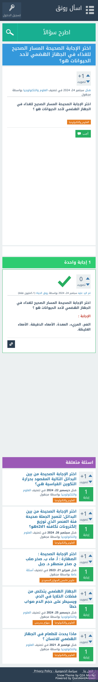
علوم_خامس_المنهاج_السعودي (58, 580)
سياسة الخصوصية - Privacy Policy (55, 671)
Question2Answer (84, 678)
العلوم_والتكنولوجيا (79, 122)
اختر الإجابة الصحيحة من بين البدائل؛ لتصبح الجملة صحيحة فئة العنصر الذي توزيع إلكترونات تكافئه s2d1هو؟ (51, 519)
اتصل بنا (88, 671)
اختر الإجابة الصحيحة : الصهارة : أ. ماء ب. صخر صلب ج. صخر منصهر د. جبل (51, 559)
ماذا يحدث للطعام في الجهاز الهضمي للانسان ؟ (50, 636)
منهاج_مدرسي (42, 622)
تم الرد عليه (84, 293)
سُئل (88, 90)
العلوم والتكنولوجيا (35, 90)
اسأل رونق (69, 8)
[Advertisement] (49, 191)
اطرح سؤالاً (56, 32)
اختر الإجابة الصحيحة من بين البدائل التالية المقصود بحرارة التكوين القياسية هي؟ (49, 479)
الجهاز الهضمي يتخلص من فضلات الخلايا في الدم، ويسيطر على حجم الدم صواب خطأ (50, 599)
